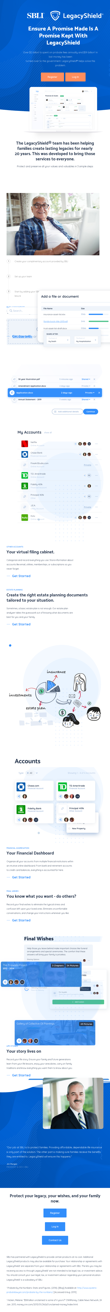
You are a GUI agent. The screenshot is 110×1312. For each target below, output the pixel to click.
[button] (52, 77)
